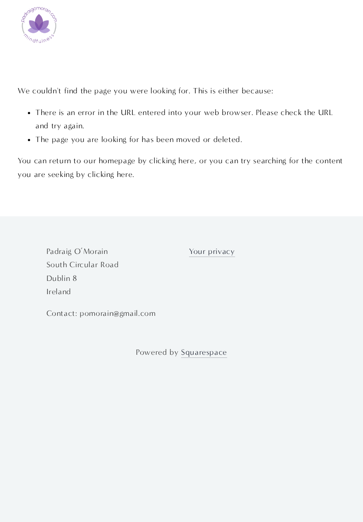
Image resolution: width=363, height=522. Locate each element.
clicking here (171, 160)
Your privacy (212, 251)
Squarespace (204, 352)
